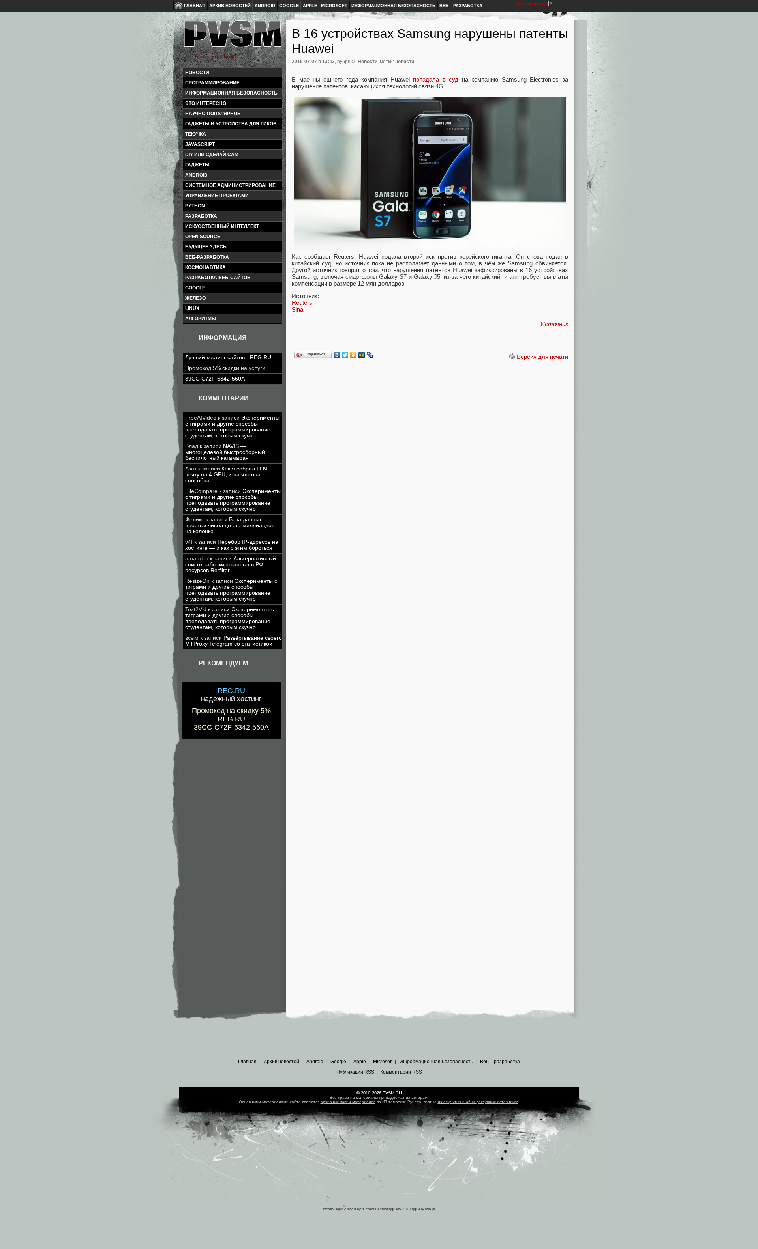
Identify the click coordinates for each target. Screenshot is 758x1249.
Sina (297, 309)
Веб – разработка (460, 5)
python (195, 206)
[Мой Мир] (362, 355)
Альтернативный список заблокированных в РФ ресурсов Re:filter (230, 564)
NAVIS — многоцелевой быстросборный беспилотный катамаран (225, 452)
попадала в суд (435, 79)
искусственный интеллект (222, 226)
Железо (195, 298)
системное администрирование (230, 185)
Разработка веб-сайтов (218, 277)
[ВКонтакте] (337, 355)
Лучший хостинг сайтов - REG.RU (228, 357)
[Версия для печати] (512, 356)
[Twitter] (345, 355)
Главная (194, 5)
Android (265, 5)
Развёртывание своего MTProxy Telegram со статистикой (233, 641)
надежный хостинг (231, 695)
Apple (310, 5)
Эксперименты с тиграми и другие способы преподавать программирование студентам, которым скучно (232, 427)
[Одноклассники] (353, 355)
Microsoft (334, 5)
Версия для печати (542, 356)
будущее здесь (206, 247)
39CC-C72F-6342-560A (215, 379)
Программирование (212, 83)
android (196, 175)
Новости (197, 72)
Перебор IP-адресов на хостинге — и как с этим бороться (231, 545)
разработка (201, 216)
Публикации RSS (355, 1072)
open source (202, 236)
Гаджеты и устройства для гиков (231, 124)
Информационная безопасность (393, 5)
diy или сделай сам (211, 154)
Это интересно (205, 103)
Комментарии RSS (401, 1072)
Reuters (302, 302)
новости (404, 61)
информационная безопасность (231, 93)
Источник (554, 324)
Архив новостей (230, 5)
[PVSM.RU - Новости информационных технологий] (232, 37)
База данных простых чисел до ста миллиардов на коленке (229, 525)
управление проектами (217, 195)
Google (289, 5)
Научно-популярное (212, 113)
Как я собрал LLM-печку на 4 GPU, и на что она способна (227, 475)
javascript (200, 144)
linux (192, 308)
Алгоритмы (200, 318)
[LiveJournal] (370, 355)
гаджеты (197, 165)
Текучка (195, 134)
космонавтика (205, 267)
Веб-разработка (207, 257)
